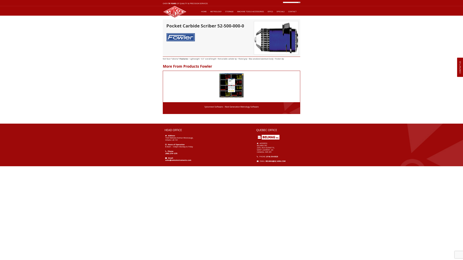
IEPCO (270, 11)
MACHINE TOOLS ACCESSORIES (250, 11)
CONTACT (292, 11)
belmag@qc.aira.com (276, 161)
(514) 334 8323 (272, 156)
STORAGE (229, 11)
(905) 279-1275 (171, 153)
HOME (204, 11)
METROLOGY (216, 11)
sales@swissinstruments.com (178, 160)
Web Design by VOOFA (266, 163)
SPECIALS (281, 11)
